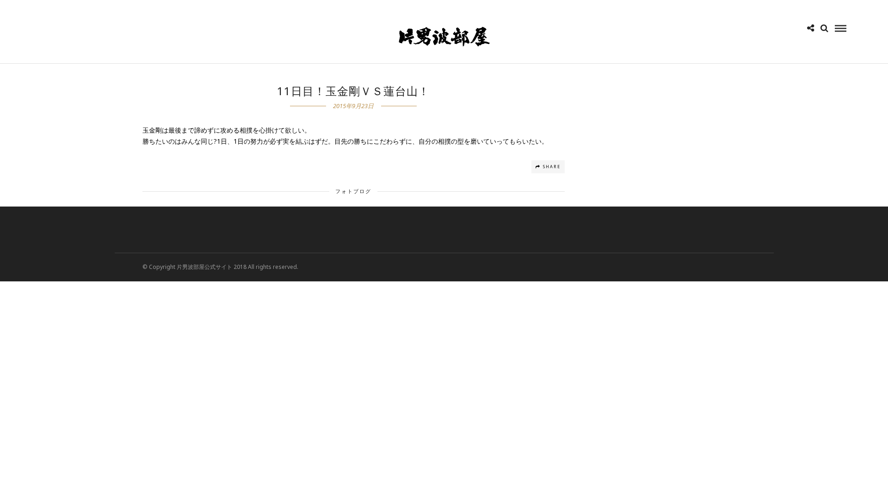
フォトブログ (353, 191)
